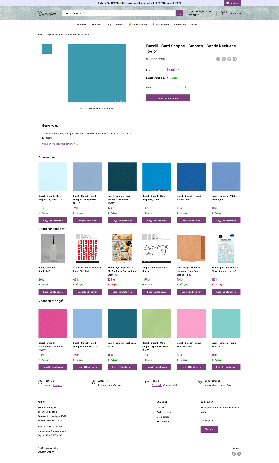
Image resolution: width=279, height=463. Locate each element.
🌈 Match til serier (138, 24)
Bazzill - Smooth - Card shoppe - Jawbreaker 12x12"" (119, 199)
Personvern (163, 421)
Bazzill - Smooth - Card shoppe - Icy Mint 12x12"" (51, 197)
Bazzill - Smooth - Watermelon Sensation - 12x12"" (51, 346)
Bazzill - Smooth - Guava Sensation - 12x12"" (189, 344)
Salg (108, 24)
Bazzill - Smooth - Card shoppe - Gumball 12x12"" (85, 344)
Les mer (57, 385)
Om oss (160, 407)
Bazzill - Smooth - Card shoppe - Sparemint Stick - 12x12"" (155, 346)
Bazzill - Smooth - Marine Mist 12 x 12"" (224, 344)
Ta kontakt (157, 385)
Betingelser (163, 416)
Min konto (194, 14)
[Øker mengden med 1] (185, 87)
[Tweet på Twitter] (229, 59)
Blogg (194, 24)
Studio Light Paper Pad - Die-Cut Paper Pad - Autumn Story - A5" (122, 271)
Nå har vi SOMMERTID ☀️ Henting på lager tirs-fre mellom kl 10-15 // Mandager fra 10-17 (139, 3)
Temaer (120, 24)
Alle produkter (51, 34)
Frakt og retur (164, 412)
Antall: (149, 87)
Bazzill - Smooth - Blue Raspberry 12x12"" (153, 197)
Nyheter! (81, 24)
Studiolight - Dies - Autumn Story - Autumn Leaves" (225, 269)
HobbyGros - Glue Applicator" (47, 269)
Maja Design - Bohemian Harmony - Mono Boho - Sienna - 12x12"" (189, 271)
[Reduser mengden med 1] (170, 87)
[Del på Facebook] (218, 59)
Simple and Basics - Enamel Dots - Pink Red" (87, 269)
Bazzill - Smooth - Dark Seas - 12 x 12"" (122, 344)
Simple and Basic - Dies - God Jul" (154, 269)
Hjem (40, 34)
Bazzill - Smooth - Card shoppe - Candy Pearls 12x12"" (84, 199)
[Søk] (179, 13)
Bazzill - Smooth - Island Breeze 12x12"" (189, 197)
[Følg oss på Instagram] (239, 454)
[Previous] (39, 189)
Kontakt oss (180, 24)
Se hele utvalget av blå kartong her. (60, 143)
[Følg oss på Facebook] (234, 454)
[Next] (239, 189)
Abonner (234, 3)
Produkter (96, 24)
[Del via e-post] (235, 59)
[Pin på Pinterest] (224, 59)
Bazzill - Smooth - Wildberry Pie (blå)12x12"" (226, 197)
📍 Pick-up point (160, 24)
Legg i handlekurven (168, 97)
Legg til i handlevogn (53, 367)
